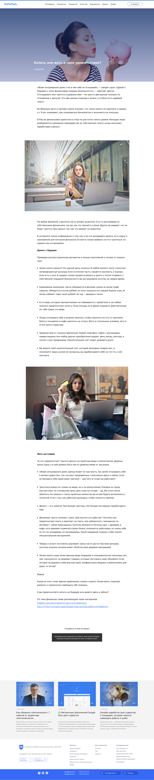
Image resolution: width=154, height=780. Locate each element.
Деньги (105, 4)
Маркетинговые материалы (125, 759)
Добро (113, 4)
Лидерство (73, 4)
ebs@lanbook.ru (70, 772)
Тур (96, 751)
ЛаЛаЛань (10, 4)
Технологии (61, 4)
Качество (84, 4)
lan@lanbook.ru (70, 774)
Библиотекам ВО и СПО (124, 754)
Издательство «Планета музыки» (81, 762)
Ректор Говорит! (75, 748)
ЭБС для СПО (121, 751)
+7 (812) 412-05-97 (83, 774)
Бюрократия (95, 4)
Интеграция (120, 762)
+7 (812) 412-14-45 (83, 772)
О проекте (135, 4)
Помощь (98, 748)
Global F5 (73, 756)
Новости (98, 754)
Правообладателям (123, 756)
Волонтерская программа (78, 754)
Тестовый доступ (122, 748)
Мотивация (49, 4)
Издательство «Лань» (77, 759)
